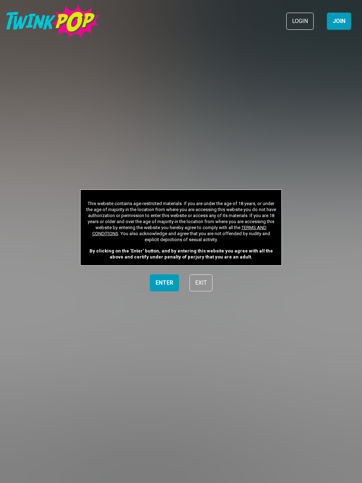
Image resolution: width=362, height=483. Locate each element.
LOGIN (300, 21)
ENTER (164, 282)
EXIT (201, 282)
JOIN (339, 21)
